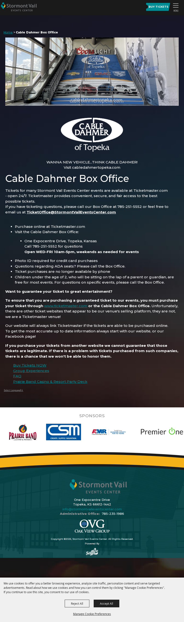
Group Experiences (31, 370)
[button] (175, 7)
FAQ (17, 376)
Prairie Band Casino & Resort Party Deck (50, 381)
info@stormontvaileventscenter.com (92, 509)
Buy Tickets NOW (29, 365)
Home (8, 32)
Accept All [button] (106, 603)
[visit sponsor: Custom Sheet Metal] (44, 432)
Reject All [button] (77, 603)
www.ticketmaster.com (65, 306)
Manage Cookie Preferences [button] (92, 614)
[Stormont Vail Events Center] (19, 6)
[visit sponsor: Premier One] (142, 432)
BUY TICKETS (158, 6)
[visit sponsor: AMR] (89, 432)
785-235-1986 (113, 514)
